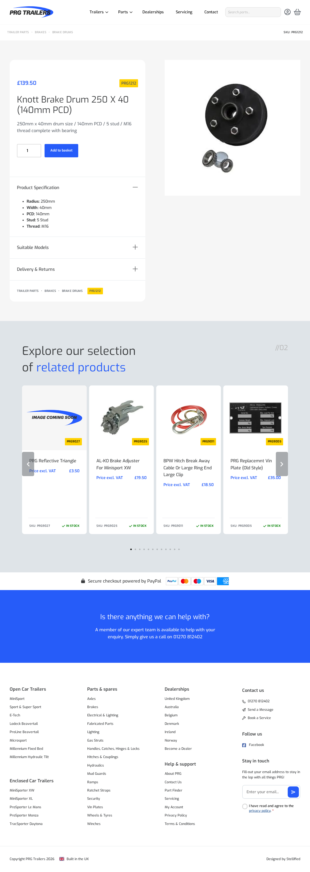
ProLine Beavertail (24, 732)
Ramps (92, 782)
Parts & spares (102, 689)
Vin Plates (95, 807)
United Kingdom (177, 698)
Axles (91, 698)
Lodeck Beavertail (24, 723)
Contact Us (173, 782)
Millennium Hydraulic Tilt (29, 757)
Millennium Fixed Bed (26, 748)
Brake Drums (62, 32)
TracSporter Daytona (26, 824)
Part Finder (173, 790)
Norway (171, 740)
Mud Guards (96, 773)
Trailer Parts (18, 32)
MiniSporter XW (22, 790)
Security (93, 798)
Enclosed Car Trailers (32, 781)
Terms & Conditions (180, 824)
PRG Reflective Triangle (52, 461)
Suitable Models (33, 247)
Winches (94, 824)
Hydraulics (95, 765)
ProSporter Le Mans (25, 807)
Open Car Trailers (28, 689)
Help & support (180, 764)
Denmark (172, 723)
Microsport (18, 740)
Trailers (97, 12)
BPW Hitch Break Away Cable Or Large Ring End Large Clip (187, 468)
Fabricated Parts (100, 723)
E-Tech (15, 715)
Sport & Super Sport (25, 707)
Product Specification (38, 188)
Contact (211, 12)
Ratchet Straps (98, 790)
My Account (174, 807)
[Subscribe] (293, 792)
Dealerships (153, 12)
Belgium (171, 715)
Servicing (184, 12)
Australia (172, 707)
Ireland (170, 732)
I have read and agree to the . (271, 808)
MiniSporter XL (21, 798)
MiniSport (17, 698)
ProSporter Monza (24, 815)
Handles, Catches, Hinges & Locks (113, 748)
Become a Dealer (178, 748)
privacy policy (260, 810)
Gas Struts (95, 740)
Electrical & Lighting (102, 715)
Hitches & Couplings (102, 757)
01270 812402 (187, 637)
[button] (77, 188)
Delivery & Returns (36, 269)
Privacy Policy (176, 815)
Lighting (93, 732)
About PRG (173, 773)
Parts (123, 12)
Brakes (40, 32)
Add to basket (61, 150)
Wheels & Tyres (99, 815)
